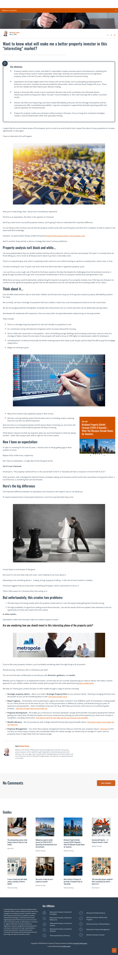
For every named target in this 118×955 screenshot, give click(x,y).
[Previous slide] (90, 455)
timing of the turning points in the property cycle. (65, 236)
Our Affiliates (49, 906)
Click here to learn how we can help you (31, 708)
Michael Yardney (15, 32)
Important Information (80, 943)
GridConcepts (66, 946)
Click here (104, 729)
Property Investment (8, 55)
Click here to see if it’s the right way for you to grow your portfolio (62, 718)
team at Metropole (86, 683)
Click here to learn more (57, 696)
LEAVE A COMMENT (106, 783)
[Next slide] (104, 455)
